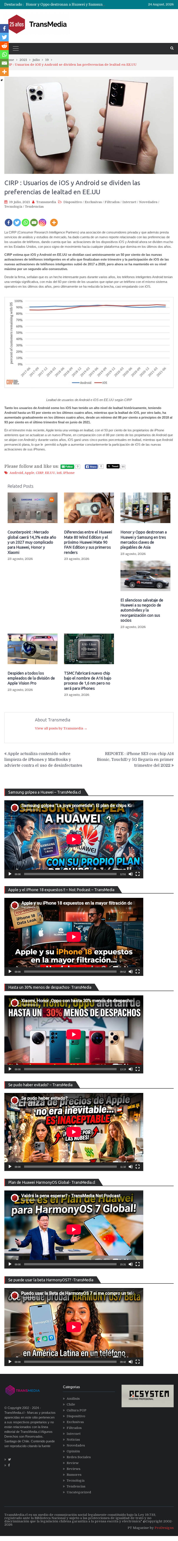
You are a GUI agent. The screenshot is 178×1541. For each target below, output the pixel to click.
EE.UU (50, 473)
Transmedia (46, 202)
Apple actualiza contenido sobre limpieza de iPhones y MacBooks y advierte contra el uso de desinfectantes (43, 760)
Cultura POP (76, 1410)
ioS (59, 473)
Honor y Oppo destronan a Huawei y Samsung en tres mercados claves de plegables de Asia (143, 539)
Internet (129, 202)
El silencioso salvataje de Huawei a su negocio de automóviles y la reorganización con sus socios (141, 610)
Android (16, 473)
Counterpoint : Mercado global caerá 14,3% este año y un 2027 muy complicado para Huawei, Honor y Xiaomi (32, 542)
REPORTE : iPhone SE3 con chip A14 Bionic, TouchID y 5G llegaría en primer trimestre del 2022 (135, 760)
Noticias (73, 1440)
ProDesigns (164, 1528)
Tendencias (34, 207)
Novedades (148, 202)
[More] (54, 219)
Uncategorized (79, 1492)
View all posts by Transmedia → (61, 728)
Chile (71, 1404)
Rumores (74, 1475)
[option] (66, 4)
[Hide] (1, 80)
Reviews (73, 1469)
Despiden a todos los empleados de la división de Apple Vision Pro (31, 678)
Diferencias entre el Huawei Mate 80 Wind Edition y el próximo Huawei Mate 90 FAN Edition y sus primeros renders (88, 542)
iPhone (69, 473)
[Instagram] (42, 219)
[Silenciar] (131, 874)
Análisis (73, 1399)
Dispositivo (72, 202)
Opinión (73, 1451)
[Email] (34, 219)
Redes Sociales (79, 1457)
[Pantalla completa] (137, 874)
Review (73, 1463)
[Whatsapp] (25, 219)
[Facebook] (8, 219)
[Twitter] (17, 219)
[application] (73, 839)
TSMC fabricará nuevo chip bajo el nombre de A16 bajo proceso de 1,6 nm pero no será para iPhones (87, 680)
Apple (29, 473)
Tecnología (13, 207)
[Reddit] (4, 45)
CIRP (39, 473)
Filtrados (112, 202)
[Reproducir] (10, 874)
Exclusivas (93, 202)
